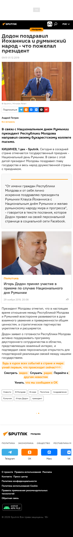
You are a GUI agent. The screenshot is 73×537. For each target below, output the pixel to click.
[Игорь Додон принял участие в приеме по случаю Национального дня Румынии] (36, 253)
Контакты (7, 476)
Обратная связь (10, 498)
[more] (67, 299)
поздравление (60, 392)
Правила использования (27, 471)
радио (47, 373)
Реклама (47, 471)
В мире (33, 392)
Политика (11, 278)
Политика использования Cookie (20, 485)
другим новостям (47, 375)
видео (23, 373)
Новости (7, 392)
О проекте (7, 471)
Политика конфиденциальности (19, 481)
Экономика (25, 443)
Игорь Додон (22, 398)
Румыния (7, 398)
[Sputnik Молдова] (10, 25)
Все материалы (8, 122)
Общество (43, 443)
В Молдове (20, 392)
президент (37, 398)
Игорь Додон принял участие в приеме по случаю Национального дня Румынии (33, 288)
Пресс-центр (20, 476)
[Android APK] (12, 507)
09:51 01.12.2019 (10, 57)
